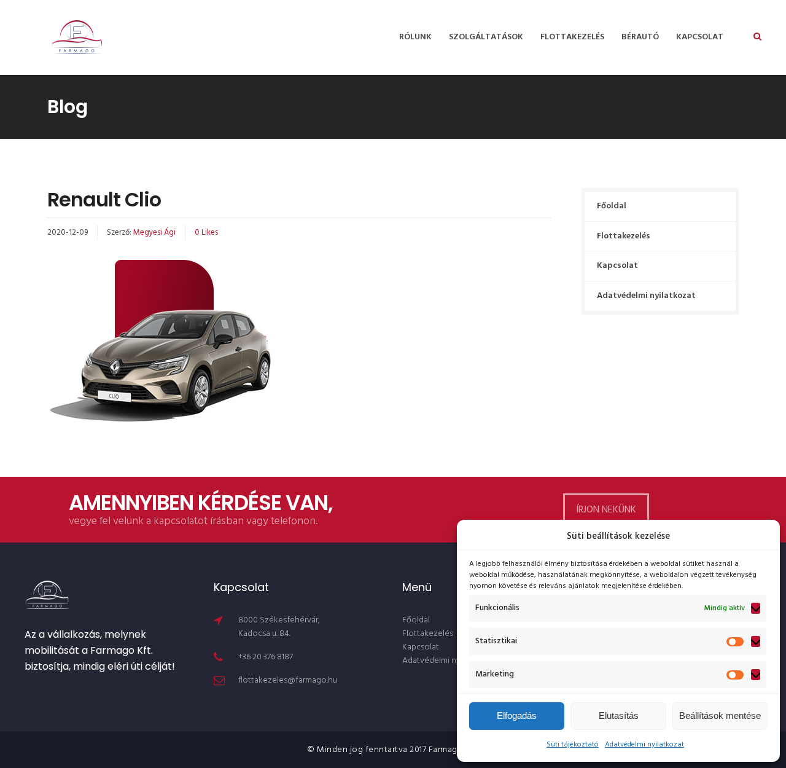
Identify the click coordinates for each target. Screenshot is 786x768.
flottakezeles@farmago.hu (287, 680)
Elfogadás (517, 715)
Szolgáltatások (486, 37)
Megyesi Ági (154, 232)
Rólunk (415, 37)
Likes (206, 232)
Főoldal (611, 206)
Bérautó (640, 37)
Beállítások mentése (720, 715)
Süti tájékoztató (573, 745)
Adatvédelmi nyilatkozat (644, 745)
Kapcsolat (699, 37)
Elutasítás (619, 715)
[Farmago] (77, 37)
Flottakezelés (572, 37)
